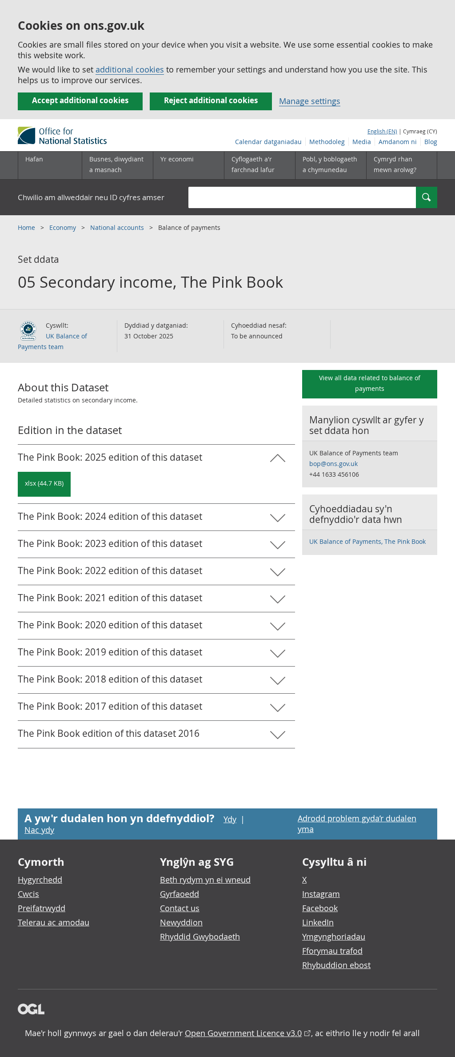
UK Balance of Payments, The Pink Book (367, 541)
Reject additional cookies (211, 100)
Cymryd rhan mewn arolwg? (395, 164)
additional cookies (130, 69)
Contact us (180, 908)
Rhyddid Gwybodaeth (200, 936)
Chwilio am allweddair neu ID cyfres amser (91, 197)
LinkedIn (318, 922)
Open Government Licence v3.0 (243, 1033)
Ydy (230, 819)
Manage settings (309, 101)
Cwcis (28, 893)
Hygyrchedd (40, 879)
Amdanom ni (398, 141)
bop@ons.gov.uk (333, 463)
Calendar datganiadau (268, 141)
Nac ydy (39, 829)
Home (27, 227)
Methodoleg (327, 141)
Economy (63, 227)
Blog (430, 141)
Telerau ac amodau (53, 922)
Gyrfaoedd (179, 893)
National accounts (118, 227)
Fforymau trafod (332, 950)
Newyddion (181, 922)
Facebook (320, 908)
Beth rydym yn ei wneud (205, 879)
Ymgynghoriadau (333, 936)
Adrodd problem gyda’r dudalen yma (357, 823)
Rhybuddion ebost (336, 965)
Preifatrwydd (41, 908)
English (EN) (382, 131)
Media (361, 141)
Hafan (34, 159)
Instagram (321, 893)
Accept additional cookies (80, 100)
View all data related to (369, 383)
